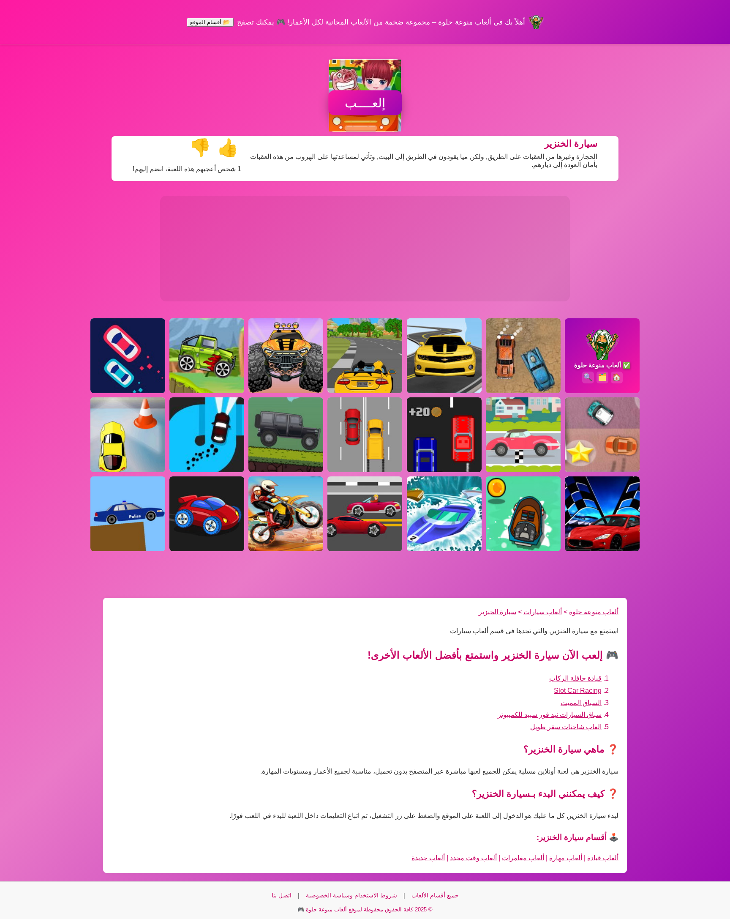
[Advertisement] (365, 248)
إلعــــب (365, 103)
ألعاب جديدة (428, 858)
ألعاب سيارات (542, 611)
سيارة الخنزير (497, 611)
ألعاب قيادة (602, 858)
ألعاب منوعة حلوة (593, 611)
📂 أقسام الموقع (210, 22)
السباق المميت (581, 702)
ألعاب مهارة (565, 858)
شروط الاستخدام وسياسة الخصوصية (351, 895)
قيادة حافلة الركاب (575, 678)
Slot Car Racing (578, 690)
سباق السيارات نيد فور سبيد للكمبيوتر (550, 714)
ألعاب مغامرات (523, 858)
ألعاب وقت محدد (473, 858)
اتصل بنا (281, 895)
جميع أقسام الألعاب (435, 895)
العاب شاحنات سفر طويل (566, 726)
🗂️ (602, 377)
